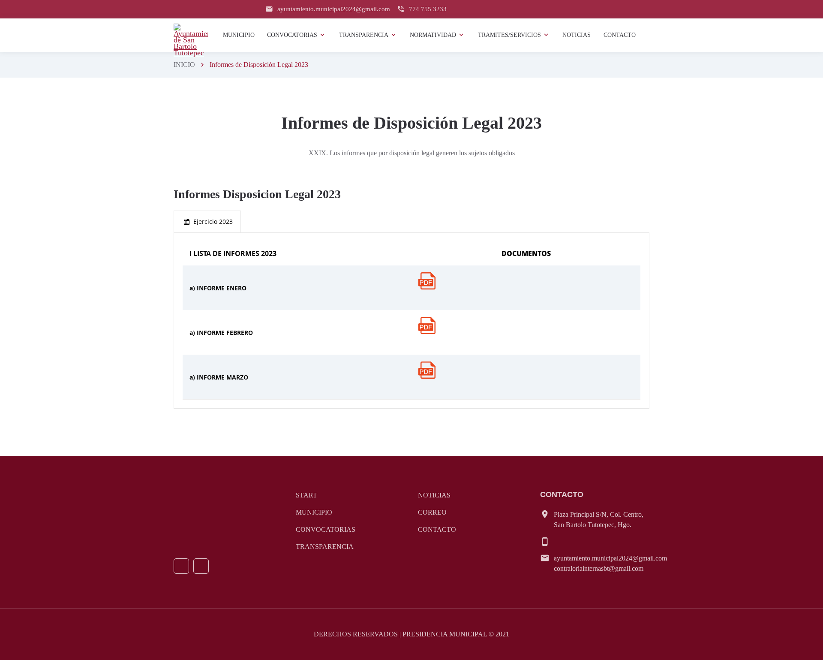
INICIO (184, 64)
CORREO (432, 512)
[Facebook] (181, 566)
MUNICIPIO (314, 512)
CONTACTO (437, 529)
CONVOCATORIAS (325, 529)
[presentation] (207, 222)
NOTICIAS (434, 495)
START (306, 495)
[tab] (207, 222)
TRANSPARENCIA (325, 546)
